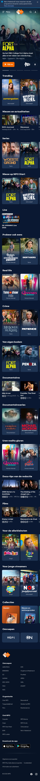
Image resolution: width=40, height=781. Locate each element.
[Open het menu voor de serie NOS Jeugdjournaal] (36, 572)
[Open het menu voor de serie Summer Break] (18, 572)
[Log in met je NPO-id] (35, 11)
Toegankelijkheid (7, 704)
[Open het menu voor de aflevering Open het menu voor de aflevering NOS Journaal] (17, 117)
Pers (3, 708)
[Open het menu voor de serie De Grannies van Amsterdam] (36, 276)
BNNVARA (5, 671)
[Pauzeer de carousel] (35, 64)
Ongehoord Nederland (28, 671)
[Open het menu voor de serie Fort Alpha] (36, 144)
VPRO (22, 678)
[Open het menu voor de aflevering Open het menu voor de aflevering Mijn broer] (17, 383)
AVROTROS (6, 667)
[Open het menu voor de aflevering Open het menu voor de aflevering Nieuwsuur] (36, 117)
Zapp (4, 723)
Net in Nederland (26, 730)
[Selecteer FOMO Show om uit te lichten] (20, 69)
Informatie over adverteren (10, 766)
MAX (3, 686)
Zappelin (5, 719)
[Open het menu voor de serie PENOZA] (36, 347)
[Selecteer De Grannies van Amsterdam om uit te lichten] (13, 69)
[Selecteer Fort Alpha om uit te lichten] (5, 69)
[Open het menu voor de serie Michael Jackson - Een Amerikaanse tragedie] (36, 410)
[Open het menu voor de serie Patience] (36, 311)
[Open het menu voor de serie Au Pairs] (36, 446)
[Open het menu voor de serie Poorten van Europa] (18, 410)
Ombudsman (25, 727)
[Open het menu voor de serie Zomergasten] (18, 81)
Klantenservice (25, 708)
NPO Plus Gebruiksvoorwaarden (12, 763)
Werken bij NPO (25, 704)
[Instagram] (36, 774)
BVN (3, 730)
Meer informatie (9, 6)
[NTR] (11, 637)
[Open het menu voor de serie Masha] (18, 536)
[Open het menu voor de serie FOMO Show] (18, 276)
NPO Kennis (24, 719)
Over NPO (5, 700)
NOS (3, 690)
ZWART (23, 686)
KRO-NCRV (5, 682)
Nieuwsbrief (24, 700)
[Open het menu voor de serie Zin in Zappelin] (36, 536)
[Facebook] (31, 774)
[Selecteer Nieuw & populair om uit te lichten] (34, 69)
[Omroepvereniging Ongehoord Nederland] (29, 637)
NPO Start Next (7, 727)
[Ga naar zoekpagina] (30, 11)
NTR (22, 667)
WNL (22, 682)
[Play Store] (23, 746)
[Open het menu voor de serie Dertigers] (36, 240)
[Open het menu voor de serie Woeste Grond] (18, 144)
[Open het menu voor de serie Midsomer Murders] (18, 311)
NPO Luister (6, 734)
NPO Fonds (24, 723)
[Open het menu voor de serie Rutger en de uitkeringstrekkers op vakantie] (18, 240)
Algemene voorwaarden (9, 759)
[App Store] (8, 746)
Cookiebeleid (28, 763)
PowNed (23, 674)
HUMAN (4, 678)
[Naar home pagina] (20, 11)
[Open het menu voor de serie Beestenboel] (36, 81)
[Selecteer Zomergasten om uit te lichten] (27, 69)
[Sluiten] (37, 2)
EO (3, 674)
